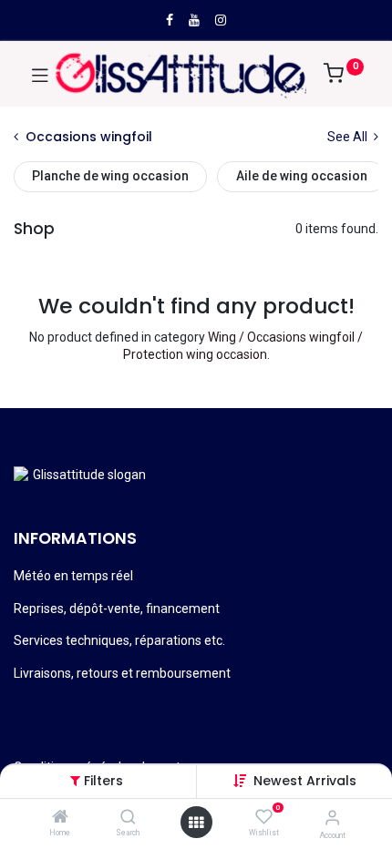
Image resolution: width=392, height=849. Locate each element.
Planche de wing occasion (110, 176)
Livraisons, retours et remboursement (122, 673)
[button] (304, 780)
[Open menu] (196, 823)
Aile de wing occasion (301, 176)
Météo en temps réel (73, 575)
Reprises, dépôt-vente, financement (117, 608)
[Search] (128, 818)
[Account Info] (332, 817)
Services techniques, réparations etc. (119, 640)
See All (348, 136)
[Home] (60, 818)
